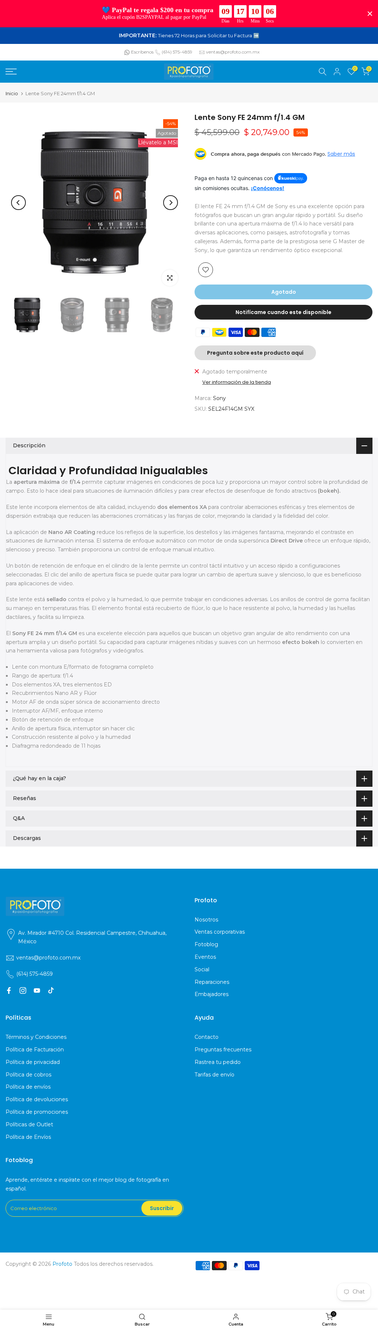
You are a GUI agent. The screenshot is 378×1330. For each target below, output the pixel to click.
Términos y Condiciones (36, 1037)
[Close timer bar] (369, 13)
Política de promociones (37, 1112)
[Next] (170, 202)
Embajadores (211, 994)
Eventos (205, 957)
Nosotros (206, 919)
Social (202, 969)
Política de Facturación (35, 1049)
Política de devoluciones (37, 1099)
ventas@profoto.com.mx (233, 52)
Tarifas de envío (214, 1074)
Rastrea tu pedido (218, 1062)
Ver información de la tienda (236, 382)
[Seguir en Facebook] (9, 990)
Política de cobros (28, 1074)
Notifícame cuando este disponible (283, 312)
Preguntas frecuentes (223, 1049)
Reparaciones (212, 982)
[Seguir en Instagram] (23, 990)
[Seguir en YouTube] (37, 990)
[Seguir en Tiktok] (51, 990)
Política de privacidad (33, 1062)
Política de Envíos (28, 1137)
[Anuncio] (189, 35)
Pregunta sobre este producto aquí (255, 352)
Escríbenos (142, 52)
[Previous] (18, 202)
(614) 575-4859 (177, 52)
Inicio (12, 93)
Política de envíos (28, 1086)
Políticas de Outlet (29, 1124)
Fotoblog (206, 944)
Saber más (341, 154)
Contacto (207, 1037)
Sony (219, 398)
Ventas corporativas (220, 931)
